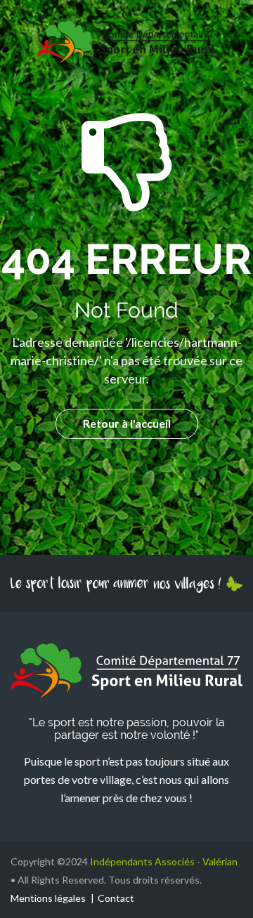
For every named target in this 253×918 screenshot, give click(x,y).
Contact (116, 898)
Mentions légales (48, 898)
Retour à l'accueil (127, 423)
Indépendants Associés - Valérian (164, 861)
